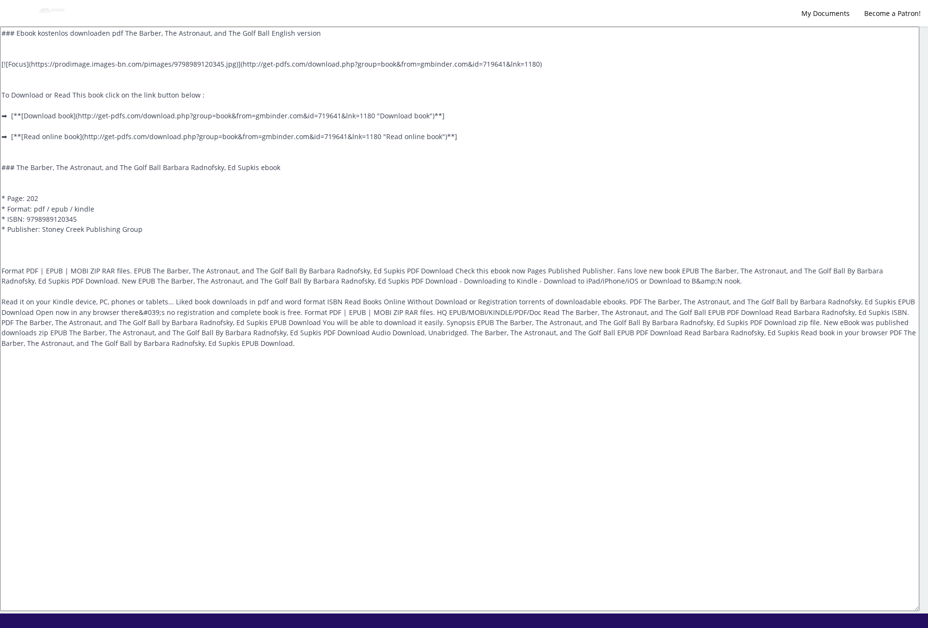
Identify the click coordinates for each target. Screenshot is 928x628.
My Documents (825, 13)
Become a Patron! (892, 13)
